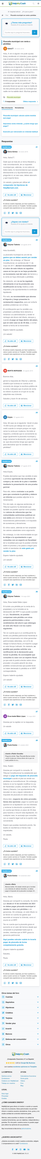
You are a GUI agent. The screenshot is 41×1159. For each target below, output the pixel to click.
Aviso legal (5, 1094)
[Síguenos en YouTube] (24, 1149)
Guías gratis (24, 1078)
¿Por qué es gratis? (27, 12)
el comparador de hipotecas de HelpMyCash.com (16, 185)
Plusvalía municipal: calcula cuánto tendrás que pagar (19, 116)
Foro (7, 15)
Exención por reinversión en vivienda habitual (20, 132)
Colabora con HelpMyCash (10, 1081)
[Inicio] (17, 3)
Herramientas (19, 108)
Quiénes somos (6, 1076)
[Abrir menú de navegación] (3, 3)
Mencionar (27, 195)
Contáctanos (6, 1078)
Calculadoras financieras (28, 1076)
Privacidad (5, 1096)
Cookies (4, 1098)
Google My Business (28, 1063)
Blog (21, 1086)
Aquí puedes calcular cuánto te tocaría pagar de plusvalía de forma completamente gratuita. (19, 942)
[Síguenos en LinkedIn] (28, 1149)
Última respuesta (29, 101)
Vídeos (22, 1081)
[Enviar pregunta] (34, 32)
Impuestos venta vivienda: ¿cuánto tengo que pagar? (20, 124)
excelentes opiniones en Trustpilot (25, 1067)
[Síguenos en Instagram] (20, 1149)
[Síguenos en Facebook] (12, 1149)
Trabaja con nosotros (8, 1083)
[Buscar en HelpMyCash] (34, 3)
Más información (7, 108)
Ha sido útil (11, 195)
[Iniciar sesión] (38, 3)
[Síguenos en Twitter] (16, 1149)
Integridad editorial (14, 12)
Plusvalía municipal (13, 97)
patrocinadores (26, 1128)
